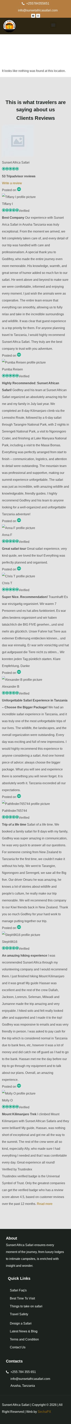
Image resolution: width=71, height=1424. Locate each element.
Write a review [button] (12, 183)
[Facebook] (33, 16)
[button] (53, 25)
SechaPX (44, 1411)
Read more (44, 1203)
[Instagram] (38, 16)
